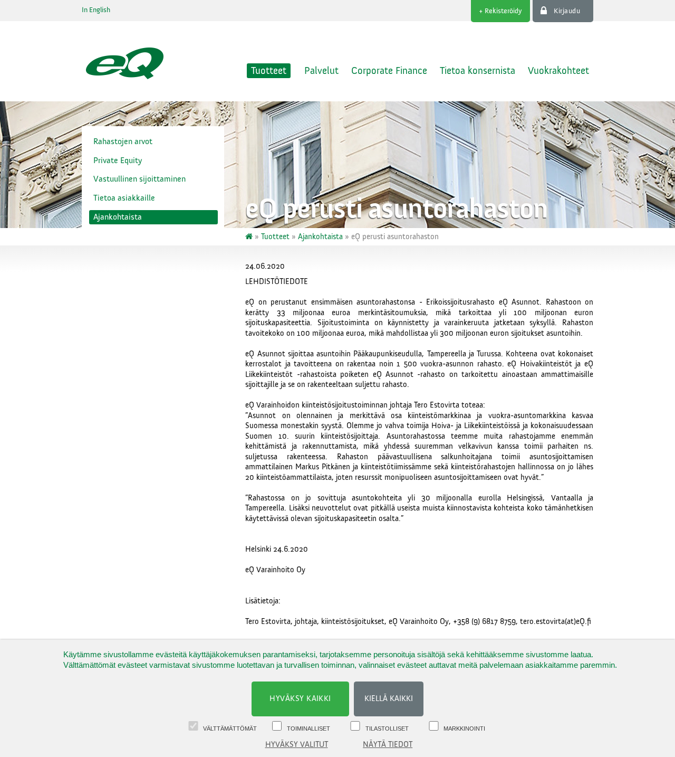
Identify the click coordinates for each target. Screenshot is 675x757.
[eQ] (250, 236)
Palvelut (321, 71)
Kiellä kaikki (388, 698)
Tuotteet (268, 71)
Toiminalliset (308, 728)
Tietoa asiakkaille (124, 198)
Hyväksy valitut (296, 744)
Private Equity (117, 160)
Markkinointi (464, 728)
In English (96, 10)
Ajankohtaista (117, 217)
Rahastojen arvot (122, 141)
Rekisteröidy (503, 11)
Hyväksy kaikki (300, 698)
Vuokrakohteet (558, 71)
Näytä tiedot (387, 744)
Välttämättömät (230, 728)
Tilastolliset (387, 728)
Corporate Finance (389, 71)
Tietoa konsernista (477, 71)
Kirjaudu (567, 11)
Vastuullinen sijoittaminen (139, 179)
